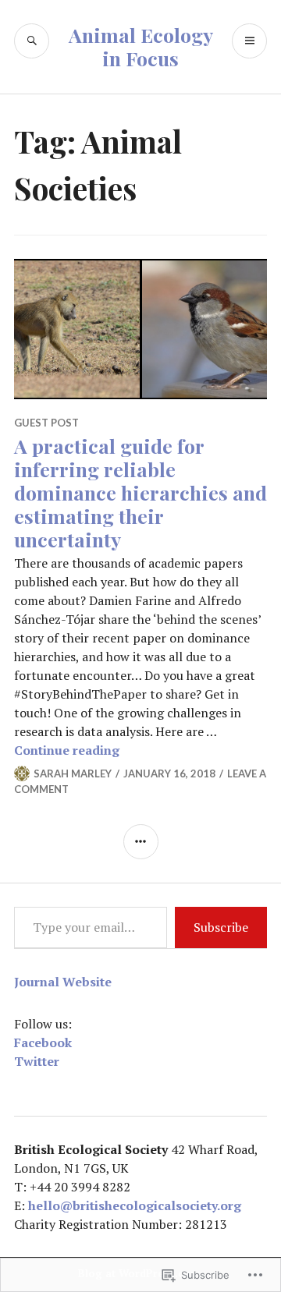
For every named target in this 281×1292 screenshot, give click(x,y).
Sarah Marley (73, 773)
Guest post (46, 422)
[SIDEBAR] (140, 841)
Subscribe (221, 927)
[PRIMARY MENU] (249, 40)
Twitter (36, 1061)
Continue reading (66, 750)
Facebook (43, 1042)
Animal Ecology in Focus (141, 46)
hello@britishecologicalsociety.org (134, 1205)
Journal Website (63, 981)
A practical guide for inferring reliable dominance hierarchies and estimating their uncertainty (140, 492)
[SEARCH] (31, 40)
